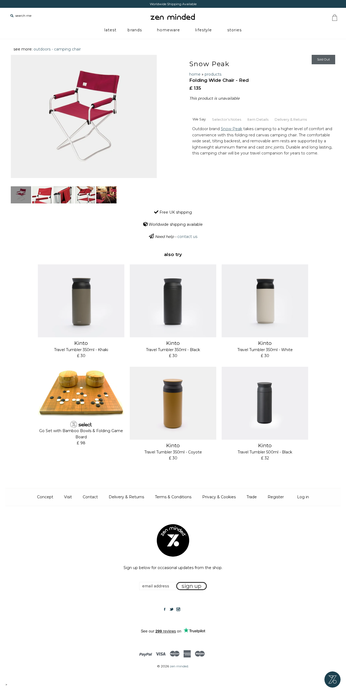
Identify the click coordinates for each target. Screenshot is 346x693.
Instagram (178, 609)
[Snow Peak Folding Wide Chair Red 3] (64, 194)
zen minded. (179, 666)
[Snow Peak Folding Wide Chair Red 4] (85, 194)
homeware (168, 30)
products (213, 74)
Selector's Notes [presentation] (226, 119)
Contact (90, 496)
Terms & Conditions (173, 496)
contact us (187, 236)
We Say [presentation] (199, 119)
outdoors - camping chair (57, 49)
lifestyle (203, 30)
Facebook (165, 609)
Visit (68, 496)
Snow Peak (209, 64)
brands (135, 30)
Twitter (171, 609)
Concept (45, 496)
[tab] (199, 119)
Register (276, 496)
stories (234, 30)
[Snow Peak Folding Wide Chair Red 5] (106, 194)
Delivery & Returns (126, 496)
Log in (303, 496)
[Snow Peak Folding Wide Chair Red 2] (42, 194)
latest (110, 30)
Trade (252, 496)
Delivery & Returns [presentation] (291, 119)
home (195, 74)
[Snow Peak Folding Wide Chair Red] (21, 194)
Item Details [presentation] (257, 119)
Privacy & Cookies (219, 496)
